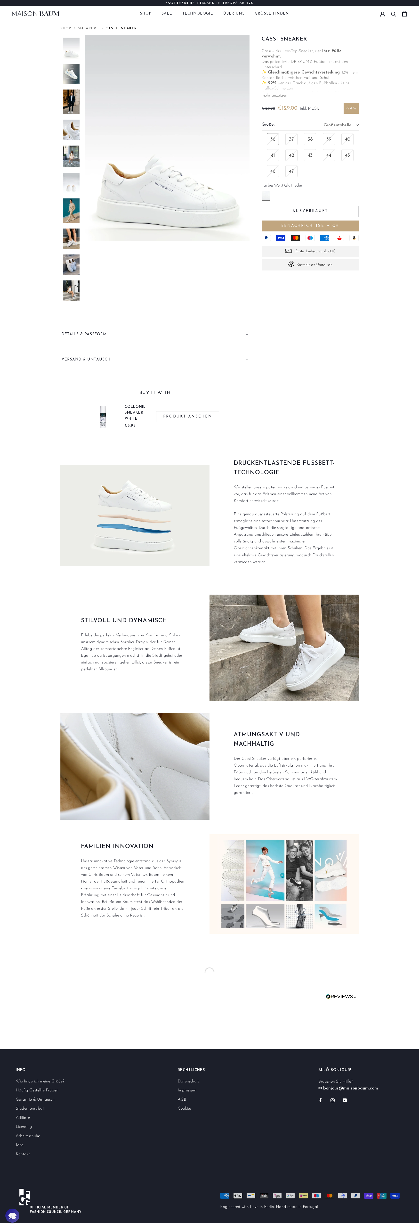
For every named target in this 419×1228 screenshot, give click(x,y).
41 (273, 155)
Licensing (24, 1127)
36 (272, 139)
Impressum (187, 1090)
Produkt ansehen (187, 416)
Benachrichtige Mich (310, 226)
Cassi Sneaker (121, 28)
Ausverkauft (310, 211)
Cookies (184, 1108)
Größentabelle (337, 125)
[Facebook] (320, 1100)
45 (347, 155)
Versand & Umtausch (86, 359)
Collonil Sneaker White (135, 413)
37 (291, 139)
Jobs (19, 1145)
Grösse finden (272, 14)
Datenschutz (189, 1081)
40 (347, 139)
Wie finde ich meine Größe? (40, 1081)
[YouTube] (345, 1100)
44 (328, 155)
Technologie (197, 14)
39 (328, 139)
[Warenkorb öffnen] (404, 13)
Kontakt (23, 1154)
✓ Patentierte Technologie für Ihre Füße (209, 4)
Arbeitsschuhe (28, 1136)
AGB (182, 1099)
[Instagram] (332, 1100)
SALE (166, 14)
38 (310, 139)
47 (291, 171)
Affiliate (23, 1118)
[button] (12, 1216)
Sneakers (88, 28)
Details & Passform (84, 334)
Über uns (234, 14)
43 (310, 155)
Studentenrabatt (31, 1108)
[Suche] (393, 13)
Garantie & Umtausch (35, 1099)
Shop (145, 14)
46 (272, 171)
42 (291, 155)
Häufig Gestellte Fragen (37, 1090)
